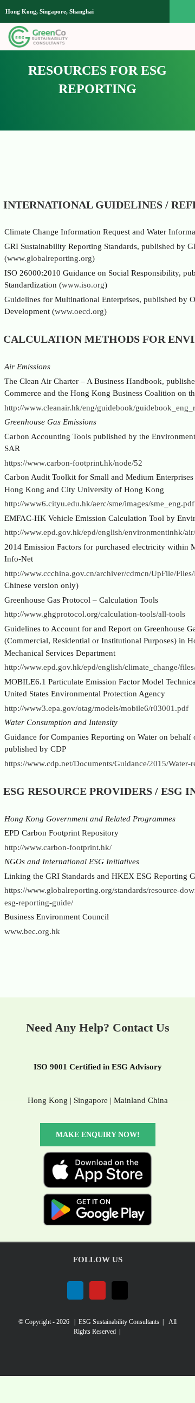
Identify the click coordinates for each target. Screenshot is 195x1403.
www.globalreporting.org (49, 258)
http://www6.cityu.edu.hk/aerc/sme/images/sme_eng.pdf (99, 503)
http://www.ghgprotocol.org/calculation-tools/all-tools (94, 614)
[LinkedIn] (75, 1290)
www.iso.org (83, 284)
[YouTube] (97, 1290)
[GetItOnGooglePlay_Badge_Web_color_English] (97, 1197)
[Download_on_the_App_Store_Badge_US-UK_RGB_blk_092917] (97, 1155)
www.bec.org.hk (32, 931)
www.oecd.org (79, 311)
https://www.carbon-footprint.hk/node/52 (73, 463)
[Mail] (120, 1290)
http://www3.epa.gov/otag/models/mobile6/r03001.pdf (96, 708)
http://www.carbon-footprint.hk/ (58, 847)
